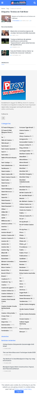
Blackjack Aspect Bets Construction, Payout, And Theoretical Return (18, 368)
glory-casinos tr (25, 136)
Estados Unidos (6, 328)
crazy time (5, 316)
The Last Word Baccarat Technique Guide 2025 (19, 352)
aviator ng (5, 250)
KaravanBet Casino (26, 142)
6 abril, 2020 (14, 35)
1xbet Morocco (6, 192)
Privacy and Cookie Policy (23, 389)
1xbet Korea (5, 183)
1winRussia (5, 168)
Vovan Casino (24, 319)
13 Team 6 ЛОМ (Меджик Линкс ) (6, 131)
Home (3, 8)
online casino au (25, 204)
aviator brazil (6, 232)
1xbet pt (4, 194)
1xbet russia (5, 200)
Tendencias (23, 301)
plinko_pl (22, 244)
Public (21, 250)
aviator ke (5, 244)
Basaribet (4, 259)
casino (3, 285)
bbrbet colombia (7, 261)
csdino (3, 319)
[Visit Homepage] (18, 3)
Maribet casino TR (25, 154)
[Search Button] (35, 3)
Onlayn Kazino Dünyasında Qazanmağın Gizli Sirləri (18, 345)
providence (16, 20)
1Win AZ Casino (6, 140)
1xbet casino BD (7, 174)
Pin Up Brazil (23, 222)
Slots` (21, 287)
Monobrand (23, 165)
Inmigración (23, 139)
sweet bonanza (24, 295)
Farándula (5, 331)
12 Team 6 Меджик (7, 127)
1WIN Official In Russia (8, 158)
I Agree (19, 391)
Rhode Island (23, 270)
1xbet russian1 (6, 206)
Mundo (21, 198)
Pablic (21, 213)
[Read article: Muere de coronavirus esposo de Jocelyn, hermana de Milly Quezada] (5, 33)
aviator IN (4, 241)
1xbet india (5, 180)
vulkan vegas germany (24, 323)
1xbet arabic (5, 171)
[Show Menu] (2, 3)
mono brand (23, 162)
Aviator (4, 229)
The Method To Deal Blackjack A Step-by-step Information (19, 360)
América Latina (6, 224)
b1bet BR (4, 253)
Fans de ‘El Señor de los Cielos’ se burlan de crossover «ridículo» (21, 52)
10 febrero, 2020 (15, 47)
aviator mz (5, 247)
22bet (3, 209)
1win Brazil (4, 146)
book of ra (5, 270)
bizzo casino (5, 267)
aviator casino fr (7, 238)
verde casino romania (27, 314)
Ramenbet (23, 261)
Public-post (23, 253)
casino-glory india (8, 313)
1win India (4, 155)
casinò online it (6, 296)
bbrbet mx (5, 264)
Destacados (5, 325)
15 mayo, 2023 (25, 20)
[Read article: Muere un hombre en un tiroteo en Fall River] (6, 18)
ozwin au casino (25, 210)
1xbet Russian (6, 203)
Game (21, 133)
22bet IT (4, 215)
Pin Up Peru (23, 229)
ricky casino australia (27, 273)
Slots (21, 284)
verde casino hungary (27, 304)
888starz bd (5, 221)
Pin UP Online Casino (26, 225)
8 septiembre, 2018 (16, 55)
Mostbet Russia (24, 187)
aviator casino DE (7, 235)
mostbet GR (23, 171)
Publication (23, 256)
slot (20, 281)
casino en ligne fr (7, 288)
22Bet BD (4, 212)
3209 (3, 218)
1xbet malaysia (6, 189)
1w (2, 137)
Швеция (22, 332)
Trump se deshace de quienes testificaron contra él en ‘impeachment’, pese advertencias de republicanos (22, 42)
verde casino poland (26, 309)
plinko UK (22, 241)
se (20, 278)
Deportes (4, 322)
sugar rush (23, 293)
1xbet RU (4, 197)
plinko (21, 235)
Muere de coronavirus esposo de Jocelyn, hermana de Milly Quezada (22, 32)
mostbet (22, 168)
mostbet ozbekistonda (24, 181)
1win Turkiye (5, 162)
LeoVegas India (24, 151)
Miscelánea (23, 159)
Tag (7, 8)
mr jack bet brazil (25, 195)
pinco (21, 232)
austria (4, 227)
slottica (22, 290)
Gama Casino (24, 130)
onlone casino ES (25, 207)
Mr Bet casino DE (25, 193)
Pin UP (21, 219)
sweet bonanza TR (25, 298)
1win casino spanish (8, 149)
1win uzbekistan (6, 165)
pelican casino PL (25, 216)
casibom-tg (5, 282)
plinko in (22, 238)
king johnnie (23, 148)
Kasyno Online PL (25, 145)
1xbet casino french (8, 177)
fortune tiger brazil (26, 127)
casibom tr (5, 279)
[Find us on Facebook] (3, 118)
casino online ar (7, 294)
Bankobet (4, 256)
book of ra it (5, 273)
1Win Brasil (5, 143)
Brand (3, 276)
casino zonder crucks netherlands (9, 307)
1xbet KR (4, 186)
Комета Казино (24, 329)
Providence (23, 247)
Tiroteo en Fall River (15, 8)
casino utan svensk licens (8, 300)
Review (21, 264)
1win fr (3, 152)
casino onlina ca (7, 291)
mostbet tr (23, 190)
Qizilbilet (22, 259)
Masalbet (22, 157)
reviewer (22, 267)
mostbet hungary (25, 174)
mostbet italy (24, 177)
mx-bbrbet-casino (26, 201)
